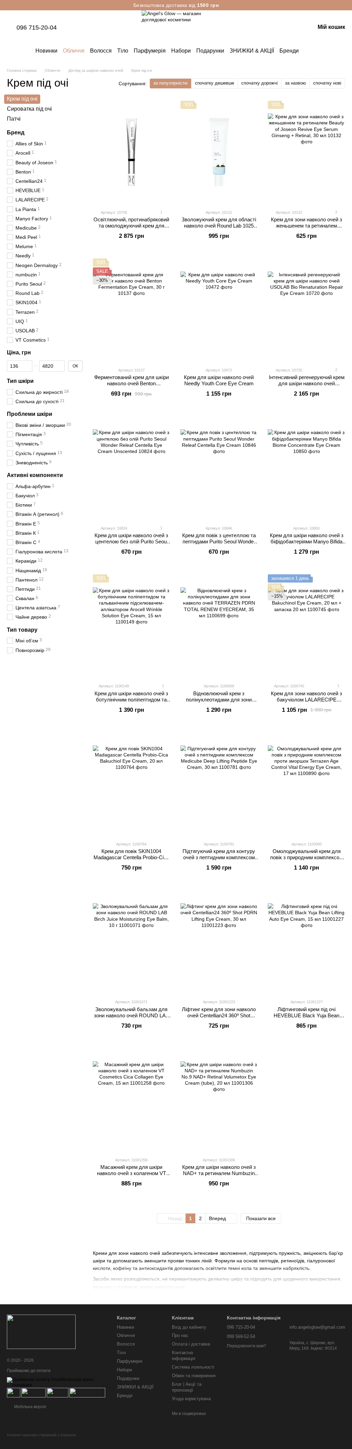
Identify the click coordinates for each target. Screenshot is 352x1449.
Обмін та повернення (194, 1375)
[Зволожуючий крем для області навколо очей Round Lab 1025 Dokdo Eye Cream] (219, 152)
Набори (181, 51)
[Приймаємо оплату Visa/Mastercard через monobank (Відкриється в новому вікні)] (57, 1382)
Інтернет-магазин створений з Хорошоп (41, 1435)
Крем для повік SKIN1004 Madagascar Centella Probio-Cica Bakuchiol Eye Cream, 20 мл (131, 857)
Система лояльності (193, 1367)
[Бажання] (273, 27)
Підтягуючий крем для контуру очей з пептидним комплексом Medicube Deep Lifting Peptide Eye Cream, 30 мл (219, 860)
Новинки (46, 51)
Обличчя (74, 51)
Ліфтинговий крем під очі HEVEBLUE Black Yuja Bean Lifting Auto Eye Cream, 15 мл (306, 1015)
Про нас (180, 1335)
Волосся (101, 51)
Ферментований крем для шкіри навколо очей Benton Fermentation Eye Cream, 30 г (131, 383)
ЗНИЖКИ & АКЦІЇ (252, 51)
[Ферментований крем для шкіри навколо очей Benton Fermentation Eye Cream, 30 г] (131, 310)
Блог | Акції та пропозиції (186, 1387)
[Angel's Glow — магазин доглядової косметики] (41, 1331)
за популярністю (170, 83)
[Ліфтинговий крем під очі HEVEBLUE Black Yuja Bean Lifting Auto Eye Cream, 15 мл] (306, 941)
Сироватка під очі (29, 108)
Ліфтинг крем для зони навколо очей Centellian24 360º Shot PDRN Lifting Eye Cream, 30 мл (219, 1015)
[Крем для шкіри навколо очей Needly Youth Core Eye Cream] (219, 310)
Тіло (122, 51)
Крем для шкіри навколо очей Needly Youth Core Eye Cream (219, 380)
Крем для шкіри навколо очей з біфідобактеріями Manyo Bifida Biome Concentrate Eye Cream (306, 541)
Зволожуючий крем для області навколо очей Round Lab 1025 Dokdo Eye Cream (219, 226)
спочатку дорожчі (259, 83)
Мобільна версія (29, 1406)
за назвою (295, 83)
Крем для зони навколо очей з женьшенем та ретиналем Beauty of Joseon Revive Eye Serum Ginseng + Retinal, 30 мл (306, 229)
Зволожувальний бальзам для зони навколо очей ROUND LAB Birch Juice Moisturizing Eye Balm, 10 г (131, 1018)
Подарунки (210, 51)
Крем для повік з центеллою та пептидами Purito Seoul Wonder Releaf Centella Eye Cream (219, 541)
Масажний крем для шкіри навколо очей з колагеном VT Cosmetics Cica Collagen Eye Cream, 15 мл (131, 1176)
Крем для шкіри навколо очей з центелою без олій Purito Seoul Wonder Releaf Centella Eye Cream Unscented (131, 544)
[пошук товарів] (311, 50)
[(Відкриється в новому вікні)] (57, 1392)
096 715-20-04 (36, 27)
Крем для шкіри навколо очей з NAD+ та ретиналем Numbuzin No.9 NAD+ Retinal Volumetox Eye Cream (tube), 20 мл (219, 1176)
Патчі (14, 118)
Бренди (289, 51)
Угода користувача (191, 1398)
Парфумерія (150, 51)
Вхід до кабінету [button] (189, 1327)
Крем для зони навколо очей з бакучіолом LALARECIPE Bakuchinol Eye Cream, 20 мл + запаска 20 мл (306, 702)
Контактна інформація (183, 1355)
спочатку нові (327, 83)
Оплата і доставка (191, 1344)
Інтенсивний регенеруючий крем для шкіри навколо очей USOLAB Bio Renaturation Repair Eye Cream (306, 386)
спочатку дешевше (214, 83)
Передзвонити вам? (246, 1345)
